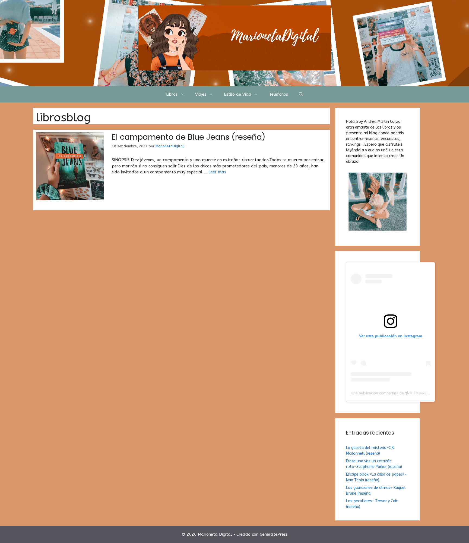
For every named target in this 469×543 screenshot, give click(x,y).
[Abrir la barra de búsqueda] (300, 94)
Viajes (200, 94)
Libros (172, 94)
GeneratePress (274, 534)
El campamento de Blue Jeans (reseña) (188, 137)
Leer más (217, 172)
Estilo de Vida (237, 94)
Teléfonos (278, 94)
